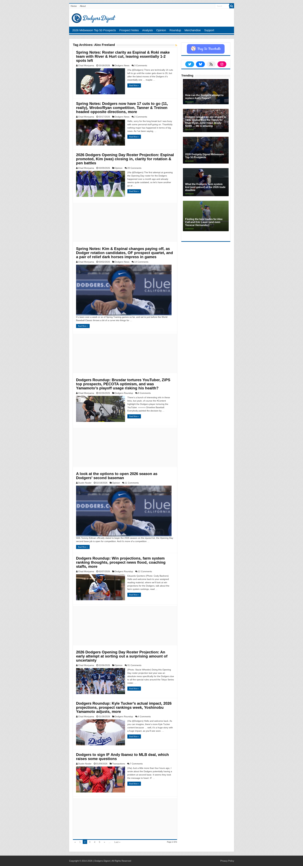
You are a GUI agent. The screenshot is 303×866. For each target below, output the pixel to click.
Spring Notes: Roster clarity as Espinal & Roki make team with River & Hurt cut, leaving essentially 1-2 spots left (123, 56)
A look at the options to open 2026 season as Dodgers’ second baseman (116, 476)
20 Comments (134, 168)
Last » (117, 842)
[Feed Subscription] (176, 45)
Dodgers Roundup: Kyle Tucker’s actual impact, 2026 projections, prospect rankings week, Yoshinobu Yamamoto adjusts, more (124, 707)
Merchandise (192, 30)
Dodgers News (122, 65)
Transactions (118, 763)
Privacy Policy (227, 861)
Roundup (175, 30)
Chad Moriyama (86, 65)
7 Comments (136, 763)
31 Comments (134, 665)
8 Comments (144, 393)
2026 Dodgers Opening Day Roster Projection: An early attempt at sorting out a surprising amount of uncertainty (121, 656)
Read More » (134, 85)
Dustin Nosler (85, 482)
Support (209, 30)
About (83, 6)
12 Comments (145, 571)
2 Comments (140, 116)
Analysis (147, 30)
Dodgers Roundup (124, 393)
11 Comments (132, 482)
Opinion (161, 30)
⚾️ (206, 48)
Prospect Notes (129, 30)
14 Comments (141, 262)
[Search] (231, 6)
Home (74, 6)
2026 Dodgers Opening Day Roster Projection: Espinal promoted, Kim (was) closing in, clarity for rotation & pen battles (125, 159)
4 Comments (144, 716)
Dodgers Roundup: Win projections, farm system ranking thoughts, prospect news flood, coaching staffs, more (121, 562)
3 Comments (140, 65)
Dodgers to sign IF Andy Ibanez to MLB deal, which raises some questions (122, 756)
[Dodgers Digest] (93, 17)
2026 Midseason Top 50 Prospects (94, 30)
